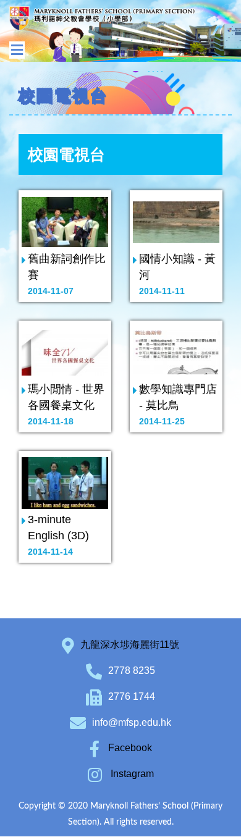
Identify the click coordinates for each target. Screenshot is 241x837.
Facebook (129, 747)
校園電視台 (66, 154)
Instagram (131, 773)
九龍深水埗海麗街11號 (129, 644)
